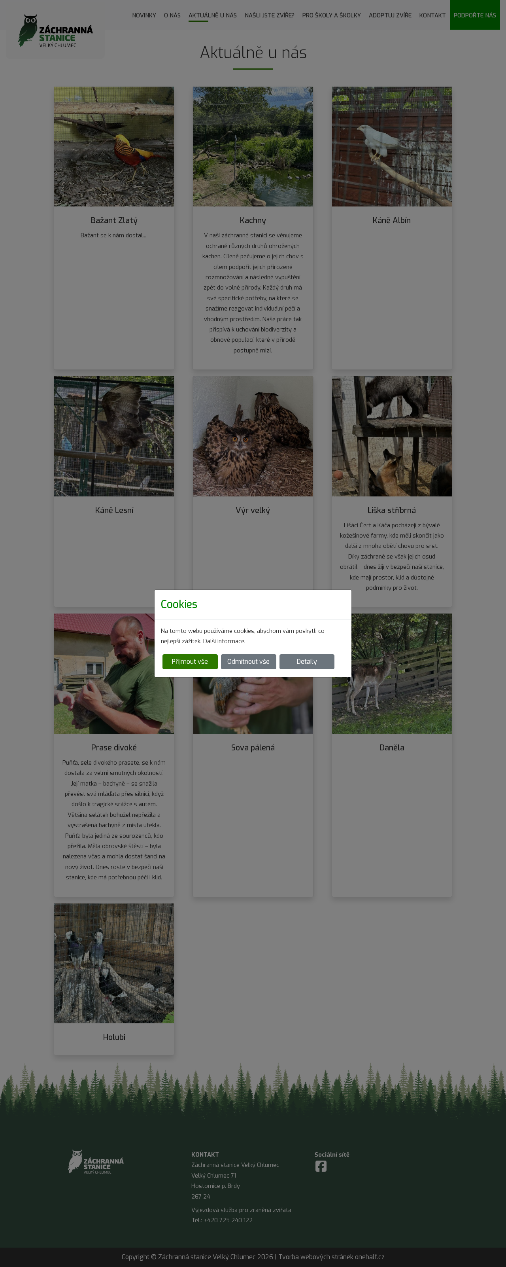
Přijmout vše (190, 661)
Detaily (307, 661)
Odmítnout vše (248, 661)
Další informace (223, 641)
